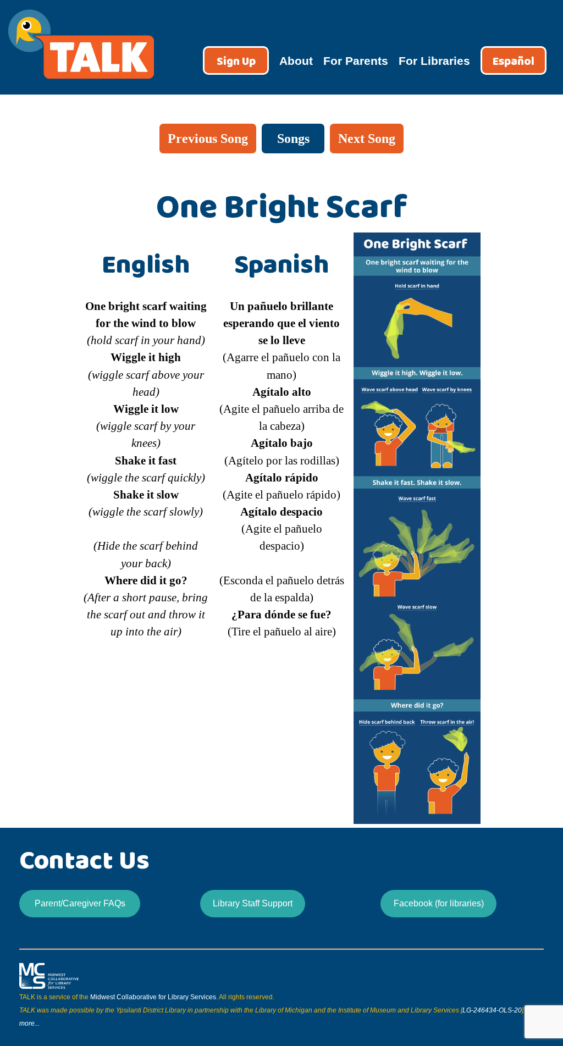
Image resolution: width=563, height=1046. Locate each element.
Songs (293, 138)
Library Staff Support (252, 903)
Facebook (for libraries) (439, 903)
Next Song (366, 138)
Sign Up (236, 62)
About (296, 60)
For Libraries (434, 60)
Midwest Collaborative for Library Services (153, 997)
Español (513, 62)
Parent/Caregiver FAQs (80, 903)
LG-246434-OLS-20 (492, 1010)
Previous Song (208, 138)
